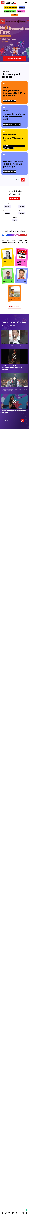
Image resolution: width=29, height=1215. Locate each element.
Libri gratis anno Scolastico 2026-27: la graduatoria (14, 93)
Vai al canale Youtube (12, 421)
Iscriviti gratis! (14, 58)
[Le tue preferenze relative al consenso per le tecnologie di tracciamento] (26, 1209)
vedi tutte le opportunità (12, 180)
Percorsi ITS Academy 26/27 (14, 139)
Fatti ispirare (15, 307)
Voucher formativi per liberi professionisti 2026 (14, 116)
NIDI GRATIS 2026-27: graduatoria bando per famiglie (13, 164)
